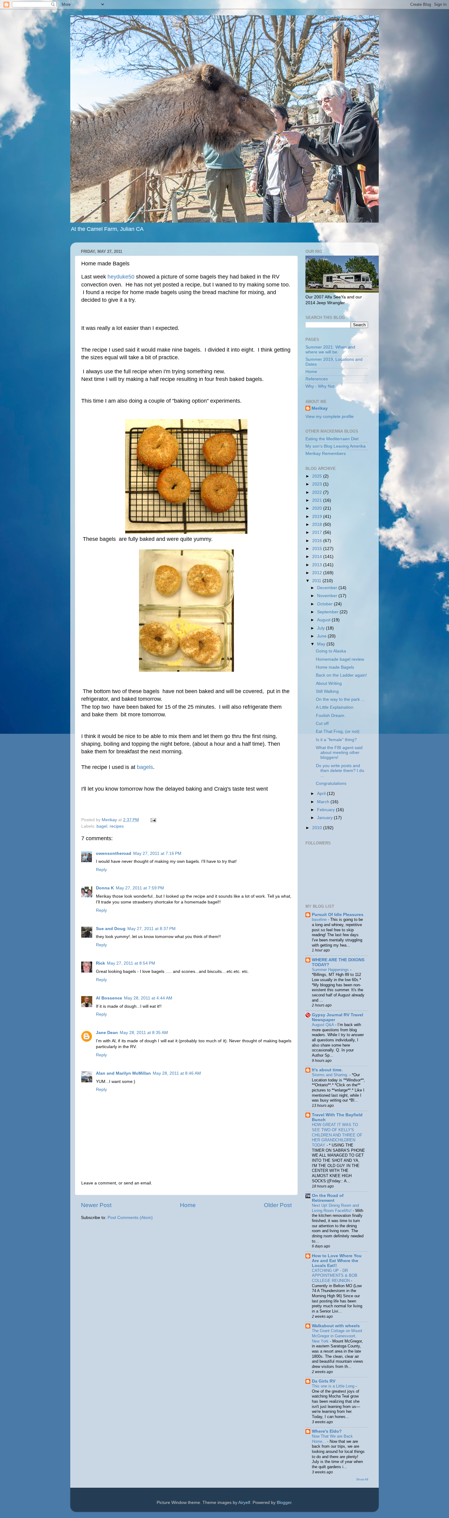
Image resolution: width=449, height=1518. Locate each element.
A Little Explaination (334, 707)
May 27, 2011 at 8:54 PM (131, 963)
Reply (101, 869)
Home (188, 1205)
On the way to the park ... (340, 699)
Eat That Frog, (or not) (338, 731)
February (326, 809)
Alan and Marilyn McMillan (123, 1073)
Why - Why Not (319, 386)
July (321, 628)
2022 (317, 492)
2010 (317, 827)
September (328, 612)
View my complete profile (329, 416)
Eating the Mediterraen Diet (332, 439)
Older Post (278, 1205)
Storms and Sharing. (330, 1075)
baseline (320, 919)
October (325, 604)
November (327, 595)
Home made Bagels (335, 667)
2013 (317, 565)
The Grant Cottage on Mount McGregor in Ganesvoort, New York (337, 1335)
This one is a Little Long (334, 1386)
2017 (317, 532)
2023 (317, 484)
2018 (317, 524)
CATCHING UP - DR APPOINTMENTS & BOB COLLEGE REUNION (334, 1275)
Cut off (322, 723)
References (316, 379)
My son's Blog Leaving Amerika (335, 446)
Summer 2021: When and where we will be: (330, 349)
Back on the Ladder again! (341, 675)
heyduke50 (121, 277)
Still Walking (327, 691)
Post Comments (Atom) (130, 1217)
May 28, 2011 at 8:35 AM (144, 1032)
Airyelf (244, 1502)
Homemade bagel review (340, 659)
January (325, 817)
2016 (317, 540)
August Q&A (323, 1024)
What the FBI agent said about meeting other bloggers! (339, 752)
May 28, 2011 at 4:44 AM (148, 998)
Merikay (320, 408)
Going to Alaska (331, 651)
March (323, 802)
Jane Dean (107, 1032)
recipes (117, 826)
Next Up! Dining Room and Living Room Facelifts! (335, 1208)
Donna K (105, 888)
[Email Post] (152, 820)
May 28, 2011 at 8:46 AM (177, 1073)
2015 (317, 548)
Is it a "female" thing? (336, 739)
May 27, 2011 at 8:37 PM (151, 928)
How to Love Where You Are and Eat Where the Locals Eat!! (337, 1261)
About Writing (329, 683)
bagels (145, 767)
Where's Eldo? (327, 1431)
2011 (317, 580)
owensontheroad (113, 853)
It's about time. (327, 1070)
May (322, 644)
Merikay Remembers (325, 453)
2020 (317, 508)
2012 (317, 573)
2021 (317, 500)
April (322, 793)
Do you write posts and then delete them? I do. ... (341, 770)
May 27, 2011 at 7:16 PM (157, 853)
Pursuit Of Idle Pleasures (337, 914)
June (322, 636)
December (327, 587)
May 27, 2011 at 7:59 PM (140, 888)
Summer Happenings (331, 969)
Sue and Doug (111, 928)
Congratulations (331, 783)
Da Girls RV (323, 1381)
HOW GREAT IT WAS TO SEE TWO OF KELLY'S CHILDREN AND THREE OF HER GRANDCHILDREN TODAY (337, 1134)
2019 (317, 516)
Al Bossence (109, 998)
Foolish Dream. (330, 715)
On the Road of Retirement (328, 1198)
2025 (317, 476)
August (324, 620)
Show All (362, 1479)
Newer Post (96, 1205)
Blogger (284, 1502)
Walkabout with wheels (336, 1326)
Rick (100, 963)
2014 (317, 556)
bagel (102, 826)
